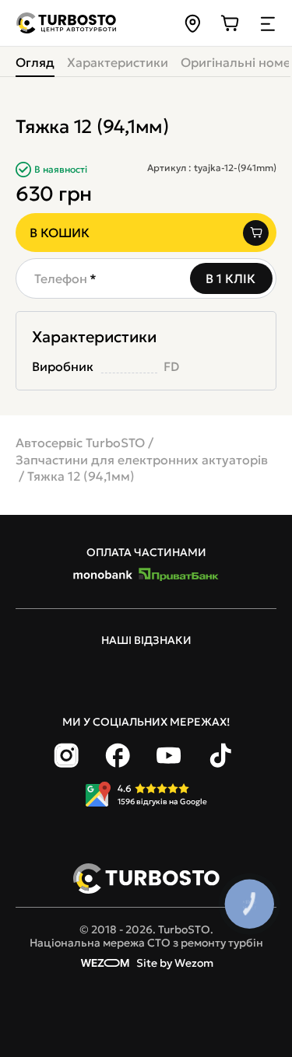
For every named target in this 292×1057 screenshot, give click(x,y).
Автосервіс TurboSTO (80, 442)
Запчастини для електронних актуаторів (142, 459)
